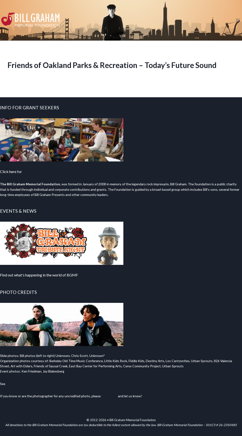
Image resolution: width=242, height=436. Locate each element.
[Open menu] (237, 20)
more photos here (19, 384)
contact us (109, 396)
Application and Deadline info (46, 171)
